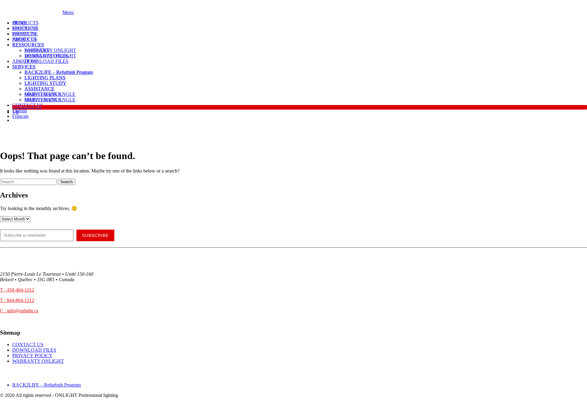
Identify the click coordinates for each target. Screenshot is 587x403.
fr (17, 112)
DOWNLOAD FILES (46, 61)
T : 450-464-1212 (17, 289)
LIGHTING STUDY (45, 83)
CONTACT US (27, 107)
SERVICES (23, 66)
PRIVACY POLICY (32, 355)
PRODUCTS (25, 22)
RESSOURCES (28, 44)
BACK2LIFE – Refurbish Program (58, 72)
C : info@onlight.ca (19, 310)
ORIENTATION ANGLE (50, 94)
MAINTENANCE (42, 99)
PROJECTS (24, 33)
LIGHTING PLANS (44, 77)
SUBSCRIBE (95, 235)
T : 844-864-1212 (17, 300)
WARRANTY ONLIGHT (50, 55)
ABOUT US (24, 39)
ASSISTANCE (39, 88)
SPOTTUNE (25, 28)
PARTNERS (37, 50)
